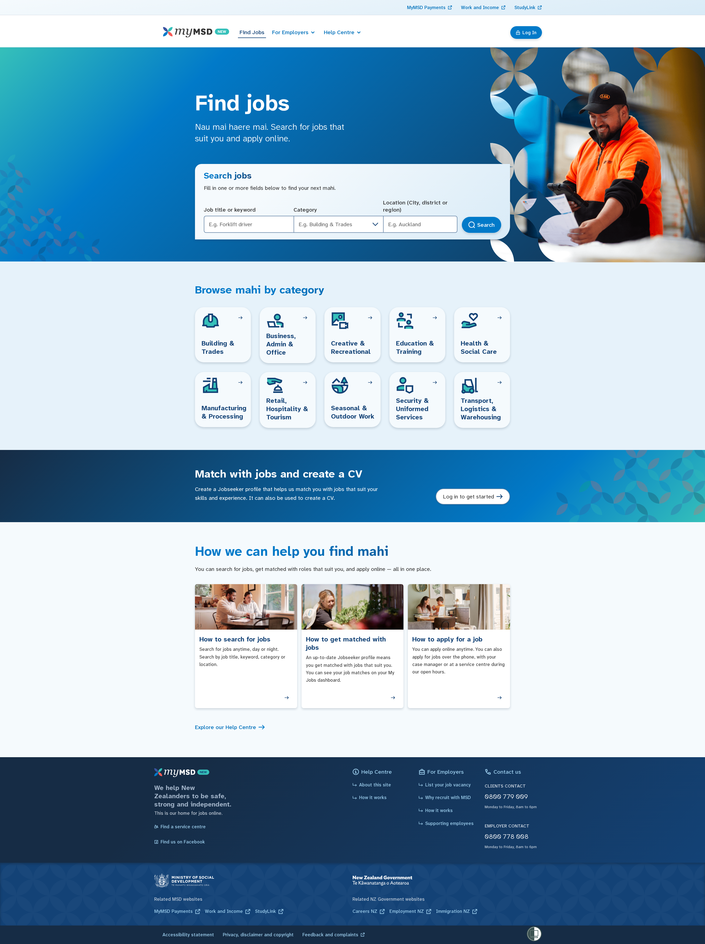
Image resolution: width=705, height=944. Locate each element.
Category (305, 209)
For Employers (290, 32)
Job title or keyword (230, 209)
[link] (429, 7)
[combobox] (420, 224)
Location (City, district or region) (415, 206)
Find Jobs (252, 32)
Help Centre (339, 32)
